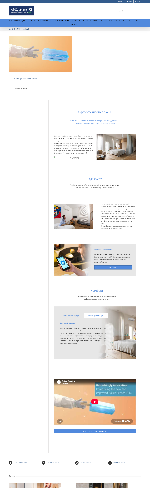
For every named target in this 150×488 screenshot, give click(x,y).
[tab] (71, 315)
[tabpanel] (83, 333)
